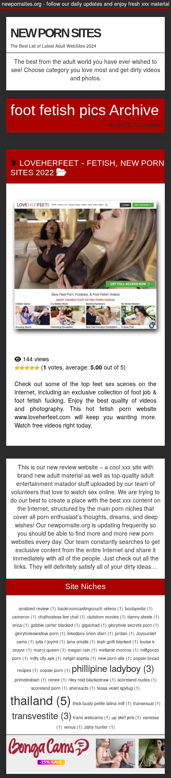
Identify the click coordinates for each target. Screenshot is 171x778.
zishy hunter (99, 727)
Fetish (101, 163)
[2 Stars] (22, 367)
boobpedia (139, 608)
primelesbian (30, 680)
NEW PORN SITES (55, 33)
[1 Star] (17, 367)
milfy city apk (45, 658)
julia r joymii (50, 641)
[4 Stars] (31, 367)
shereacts (82, 688)
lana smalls (81, 641)
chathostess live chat (62, 617)
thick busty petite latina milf (102, 703)
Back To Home (138, 125)
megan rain (82, 650)
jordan (124, 633)
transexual (147, 703)
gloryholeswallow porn (40, 633)
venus (73, 727)
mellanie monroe (119, 650)
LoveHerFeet (49, 163)
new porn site (115, 658)
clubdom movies (106, 617)
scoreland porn (49, 688)
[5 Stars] (36, 367)
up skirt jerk (126, 717)
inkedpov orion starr (90, 633)
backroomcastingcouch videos (90, 608)
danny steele (143, 617)
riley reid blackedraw (92, 680)
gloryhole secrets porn (133, 625)
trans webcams (91, 717)
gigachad (94, 625)
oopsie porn (55, 670)
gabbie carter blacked (55, 625)
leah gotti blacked (117, 641)
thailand (40, 699)
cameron (24, 617)
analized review (37, 608)
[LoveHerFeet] (85, 265)
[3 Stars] (26, 367)
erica (20, 625)
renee (57, 680)
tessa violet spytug (118, 688)
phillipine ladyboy (113, 667)
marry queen (50, 650)
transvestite (41, 715)
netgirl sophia (79, 658)
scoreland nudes (137, 680)
